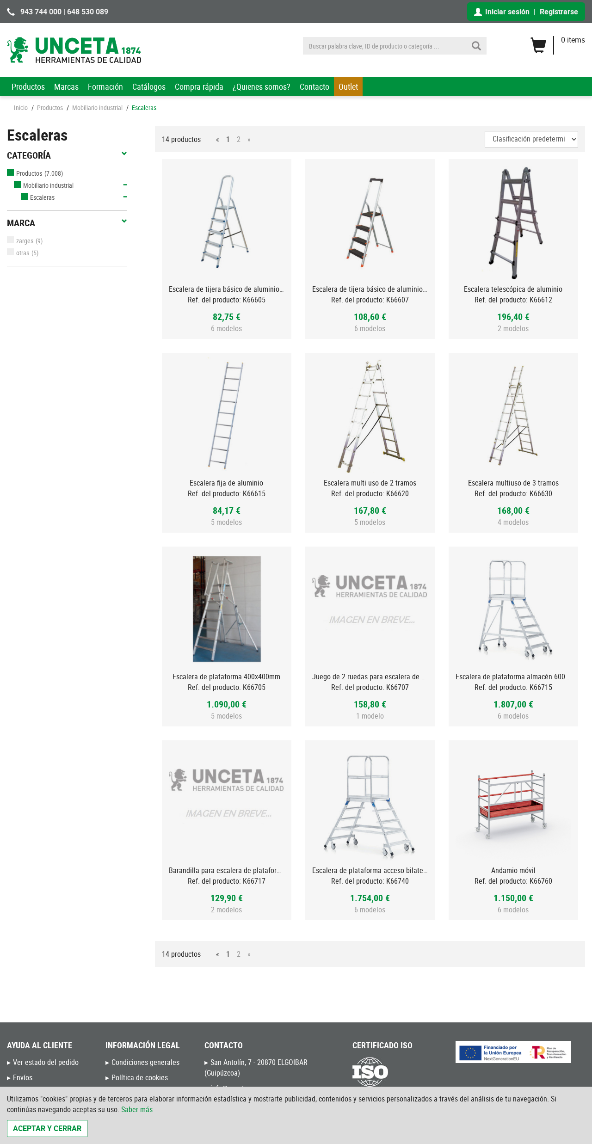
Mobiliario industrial (97, 107)
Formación (105, 86)
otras (22, 252)
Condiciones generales (145, 1062)
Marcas (66, 86)
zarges (24, 240)
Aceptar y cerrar (47, 1128)
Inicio (21, 107)
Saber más (137, 1109)
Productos (28, 86)
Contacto (314, 86)
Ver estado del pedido (46, 1062)
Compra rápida (199, 86)
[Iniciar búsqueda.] (476, 46)
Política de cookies (139, 1077)
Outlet (348, 86)
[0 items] (557, 42)
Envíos (22, 1077)
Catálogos (149, 86)
